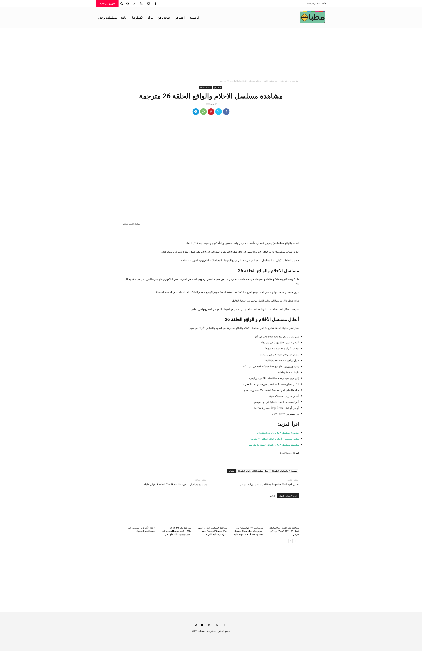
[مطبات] (312, 16)
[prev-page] (296, 541)
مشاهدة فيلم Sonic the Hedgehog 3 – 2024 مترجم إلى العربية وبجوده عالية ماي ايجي (176, 531)
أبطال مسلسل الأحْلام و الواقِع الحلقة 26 (253, 471)
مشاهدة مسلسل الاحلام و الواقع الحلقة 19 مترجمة (273, 444)
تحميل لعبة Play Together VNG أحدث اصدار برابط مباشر (269, 484)
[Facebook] (155, 3)
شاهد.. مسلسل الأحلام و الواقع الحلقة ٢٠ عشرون (274, 438)
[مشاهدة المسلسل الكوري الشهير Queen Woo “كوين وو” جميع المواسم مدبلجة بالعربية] (211, 514)
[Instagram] (148, 3)
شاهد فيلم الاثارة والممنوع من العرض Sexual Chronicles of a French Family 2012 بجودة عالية (248, 531)
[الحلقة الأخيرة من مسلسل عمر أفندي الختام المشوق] (139, 514)
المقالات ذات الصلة (288, 496)
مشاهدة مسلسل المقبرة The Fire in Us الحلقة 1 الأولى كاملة (175, 484)
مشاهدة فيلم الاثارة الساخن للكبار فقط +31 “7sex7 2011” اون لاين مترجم (284, 531)
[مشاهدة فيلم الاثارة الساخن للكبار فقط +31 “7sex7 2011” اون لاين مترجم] (283, 514)
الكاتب (272, 496)
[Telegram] (196, 111)
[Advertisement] (211, 53)
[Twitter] (134, 3)
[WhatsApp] (203, 111)
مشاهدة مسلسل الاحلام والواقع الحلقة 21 (278, 432)
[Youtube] (127, 3)
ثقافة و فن (284, 81)
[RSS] (141, 3)
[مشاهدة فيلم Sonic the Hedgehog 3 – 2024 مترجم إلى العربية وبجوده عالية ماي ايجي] (175, 514)
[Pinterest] (211, 111)
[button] (121, 4)
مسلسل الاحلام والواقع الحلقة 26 (284, 471)
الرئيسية (295, 81)
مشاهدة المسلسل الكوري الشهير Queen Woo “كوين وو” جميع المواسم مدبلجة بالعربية (212, 531)
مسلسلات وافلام (270, 81)
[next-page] (290, 541)
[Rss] (196, 625)
